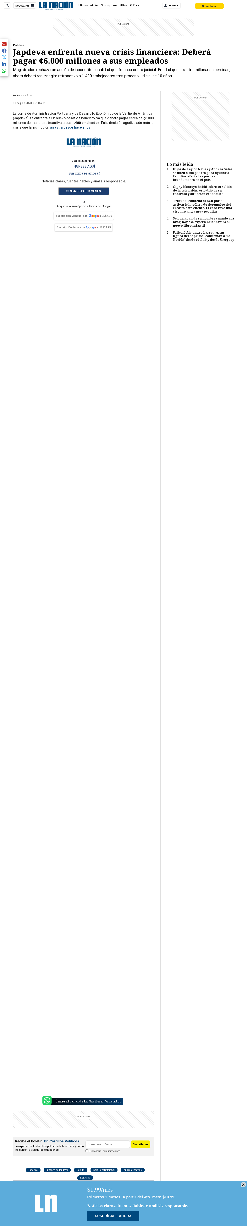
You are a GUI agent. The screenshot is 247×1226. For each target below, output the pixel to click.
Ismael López (24, 95)
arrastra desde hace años (70, 127)
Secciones (22, 5)
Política (134, 5)
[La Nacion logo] (56, 5)
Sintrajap (85, 1177)
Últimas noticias (89, 5)
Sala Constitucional (104, 1170)
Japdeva (33, 1170)
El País (124, 5)
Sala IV (81, 1170)
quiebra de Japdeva (57, 1170)
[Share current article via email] (4, 44)
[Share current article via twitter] (4, 57)
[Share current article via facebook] (4, 50)
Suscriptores (109, 5)
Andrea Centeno (133, 1170)
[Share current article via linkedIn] (4, 64)
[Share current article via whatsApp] (4, 70)
